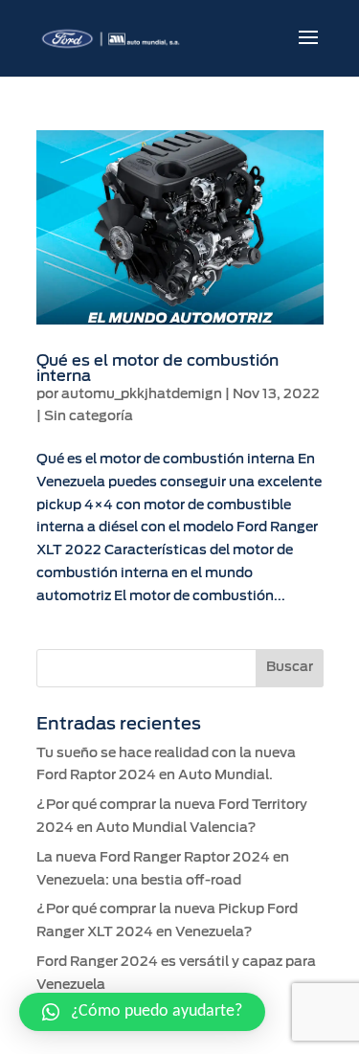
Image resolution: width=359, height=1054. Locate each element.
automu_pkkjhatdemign (141, 394)
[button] (142, 1012)
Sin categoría (88, 416)
